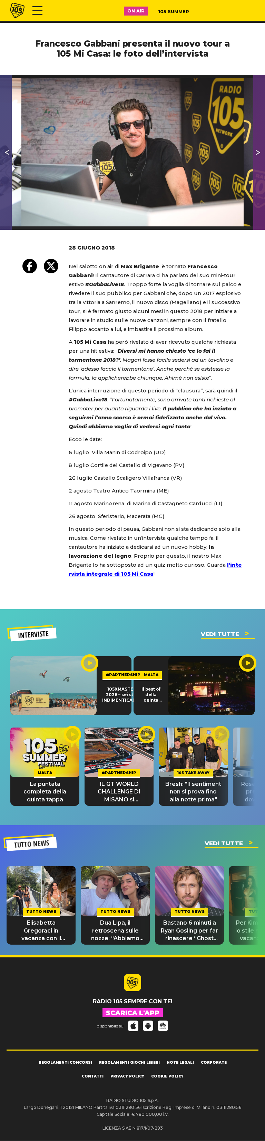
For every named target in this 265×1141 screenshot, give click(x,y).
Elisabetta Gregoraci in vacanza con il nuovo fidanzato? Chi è (41, 930)
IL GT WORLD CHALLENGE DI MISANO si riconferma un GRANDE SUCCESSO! (119, 792)
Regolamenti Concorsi (65, 1062)
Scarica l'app (132, 1013)
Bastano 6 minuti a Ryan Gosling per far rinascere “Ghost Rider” (189, 930)
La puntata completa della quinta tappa (44, 792)
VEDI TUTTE (220, 634)
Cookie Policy (167, 1076)
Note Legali (180, 1062)
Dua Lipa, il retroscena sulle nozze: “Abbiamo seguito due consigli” (115, 930)
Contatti (93, 1076)
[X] (51, 266)
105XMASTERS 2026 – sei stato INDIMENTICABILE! (123, 695)
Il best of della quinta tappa (150, 695)
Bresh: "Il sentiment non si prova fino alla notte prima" (193, 792)
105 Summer (173, 11)
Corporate (214, 1062)
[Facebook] (29, 266)
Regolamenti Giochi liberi (129, 1062)
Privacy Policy (127, 1076)
